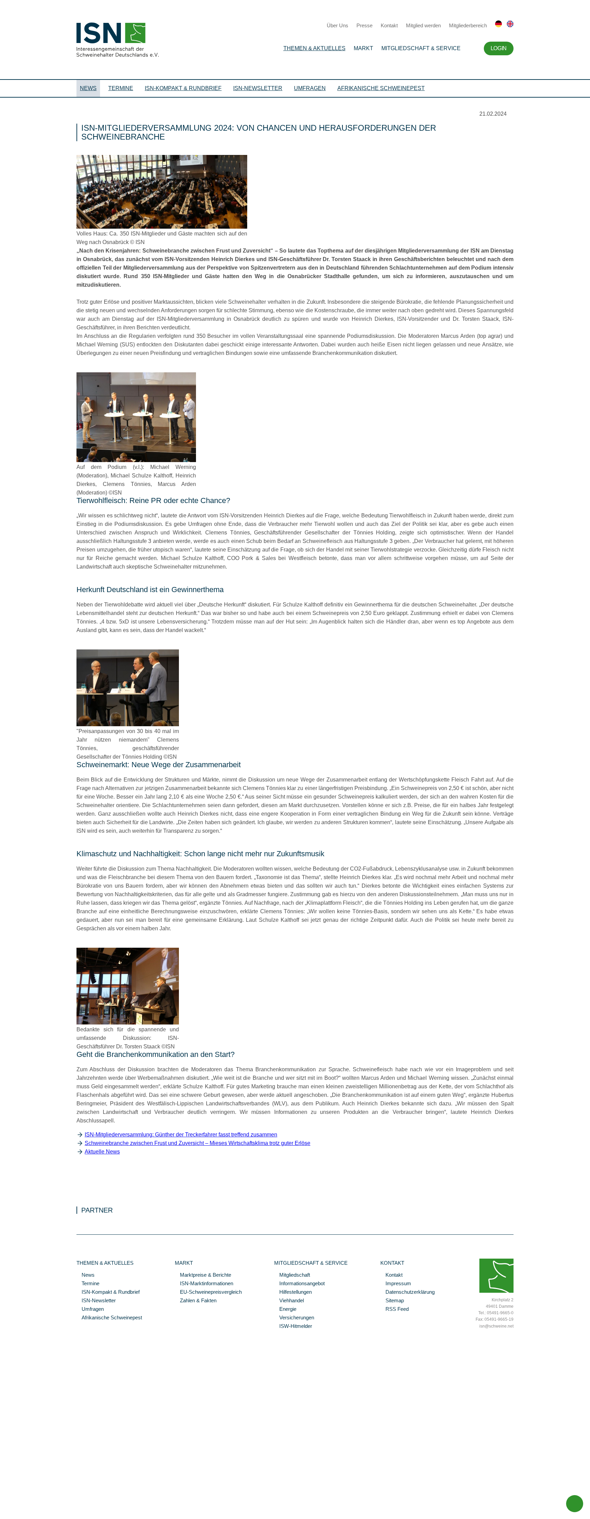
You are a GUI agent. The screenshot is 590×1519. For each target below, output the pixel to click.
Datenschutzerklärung (407, 1292)
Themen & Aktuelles (314, 48)
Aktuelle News (102, 1152)
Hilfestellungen (293, 1292)
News (88, 88)
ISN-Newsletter (257, 88)
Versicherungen (294, 1318)
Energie (285, 1309)
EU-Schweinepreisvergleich (208, 1292)
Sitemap (392, 1301)
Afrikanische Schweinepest (381, 88)
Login (499, 48)
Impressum (395, 1283)
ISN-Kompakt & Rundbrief (183, 88)
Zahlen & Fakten (195, 1301)
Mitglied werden (423, 25)
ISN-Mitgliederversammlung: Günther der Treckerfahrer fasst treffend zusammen (181, 1134)
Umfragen (310, 88)
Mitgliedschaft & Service (421, 48)
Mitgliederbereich (468, 25)
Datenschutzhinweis (21, 1504)
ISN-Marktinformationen (204, 1283)
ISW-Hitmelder (293, 1326)
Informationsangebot (299, 1283)
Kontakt (389, 25)
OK (3, 1514)
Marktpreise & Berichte (203, 1275)
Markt (363, 48)
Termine (120, 88)
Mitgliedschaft (292, 1275)
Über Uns (337, 25)
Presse (364, 25)
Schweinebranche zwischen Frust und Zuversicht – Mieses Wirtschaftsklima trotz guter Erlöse (197, 1143)
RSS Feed (394, 1309)
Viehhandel (289, 1301)
